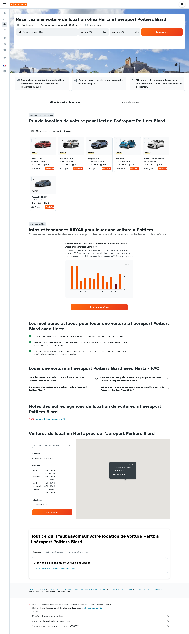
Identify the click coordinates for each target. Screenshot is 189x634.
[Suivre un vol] (4, 44)
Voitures (41, 589)
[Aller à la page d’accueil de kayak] (18, 4)
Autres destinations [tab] (54, 552)
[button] (5, 4)
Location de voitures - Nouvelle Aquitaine (90, 589)
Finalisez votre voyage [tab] (78, 552)
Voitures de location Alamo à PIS (47, 419)
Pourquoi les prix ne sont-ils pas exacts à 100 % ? (55, 626)
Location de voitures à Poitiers (120, 589)
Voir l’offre (50, 168)
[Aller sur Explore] (4, 38)
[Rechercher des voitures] (4, 24)
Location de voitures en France (59, 589)
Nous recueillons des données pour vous (51, 621)
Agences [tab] (37, 552)
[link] (99, 307)
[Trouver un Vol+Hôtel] (4, 30)
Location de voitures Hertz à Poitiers (148, 589)
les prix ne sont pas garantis (91, 608)
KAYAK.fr (32, 589)
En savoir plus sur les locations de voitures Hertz (55, 568)
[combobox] (26, 25)
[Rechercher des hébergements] (4, 18)
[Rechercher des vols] (4, 13)
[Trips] (4, 57)
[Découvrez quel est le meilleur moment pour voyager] (4, 50)
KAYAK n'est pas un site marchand (48, 616)
